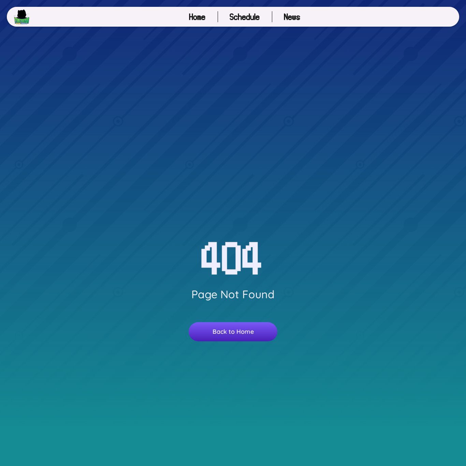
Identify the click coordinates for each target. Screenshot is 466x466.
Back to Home (233, 331)
